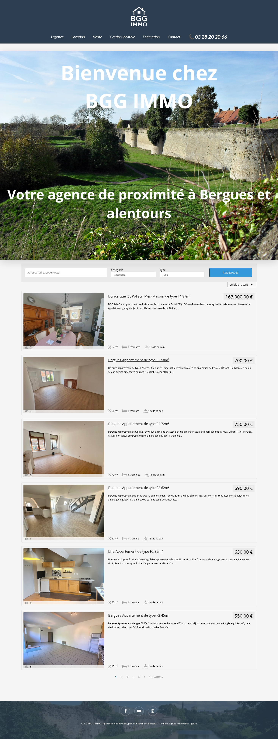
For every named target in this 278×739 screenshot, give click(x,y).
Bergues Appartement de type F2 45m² (138, 615)
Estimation (151, 36)
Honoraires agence (187, 723)
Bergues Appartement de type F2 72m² (138, 423)
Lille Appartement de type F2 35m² (135, 551)
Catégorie (117, 270)
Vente (97, 36)
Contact (174, 36)
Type (163, 270)
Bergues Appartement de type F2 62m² (138, 487)
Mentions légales (167, 723)
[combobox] (133, 274)
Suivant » (156, 677)
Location (78, 36)
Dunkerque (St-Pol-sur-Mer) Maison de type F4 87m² (149, 296)
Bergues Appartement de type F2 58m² (138, 360)
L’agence (57, 36)
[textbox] (133, 274)
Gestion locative (122, 36)
